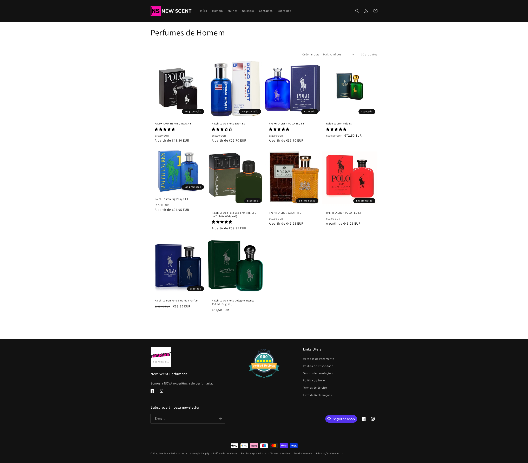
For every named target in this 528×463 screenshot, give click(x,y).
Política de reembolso (225, 453)
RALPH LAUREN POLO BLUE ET (287, 123)
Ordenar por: (310, 54)
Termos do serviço (280, 453)
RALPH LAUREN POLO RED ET (343, 213)
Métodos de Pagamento (319, 359)
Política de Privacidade (318, 366)
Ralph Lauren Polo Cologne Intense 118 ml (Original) (233, 302)
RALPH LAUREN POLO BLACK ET (174, 123)
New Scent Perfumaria (171, 453)
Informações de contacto (329, 453)
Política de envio (303, 453)
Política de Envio (314, 380)
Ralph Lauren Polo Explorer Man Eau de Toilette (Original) (234, 214)
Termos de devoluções (318, 373)
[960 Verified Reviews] (264, 380)
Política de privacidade (253, 453)
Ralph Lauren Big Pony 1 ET (172, 199)
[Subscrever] (220, 418)
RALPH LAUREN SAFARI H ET (286, 213)
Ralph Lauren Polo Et (339, 123)
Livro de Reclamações (317, 395)
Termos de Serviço (315, 387)
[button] (357, 10)
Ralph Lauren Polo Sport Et (228, 123)
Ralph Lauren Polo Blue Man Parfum (177, 300)
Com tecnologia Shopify (196, 453)
